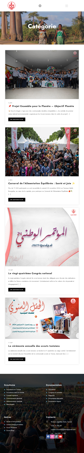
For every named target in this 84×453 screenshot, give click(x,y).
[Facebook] (48, 437)
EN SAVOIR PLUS (16, 119)
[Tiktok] (56, 437)
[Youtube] (60, 437)
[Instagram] (52, 437)
